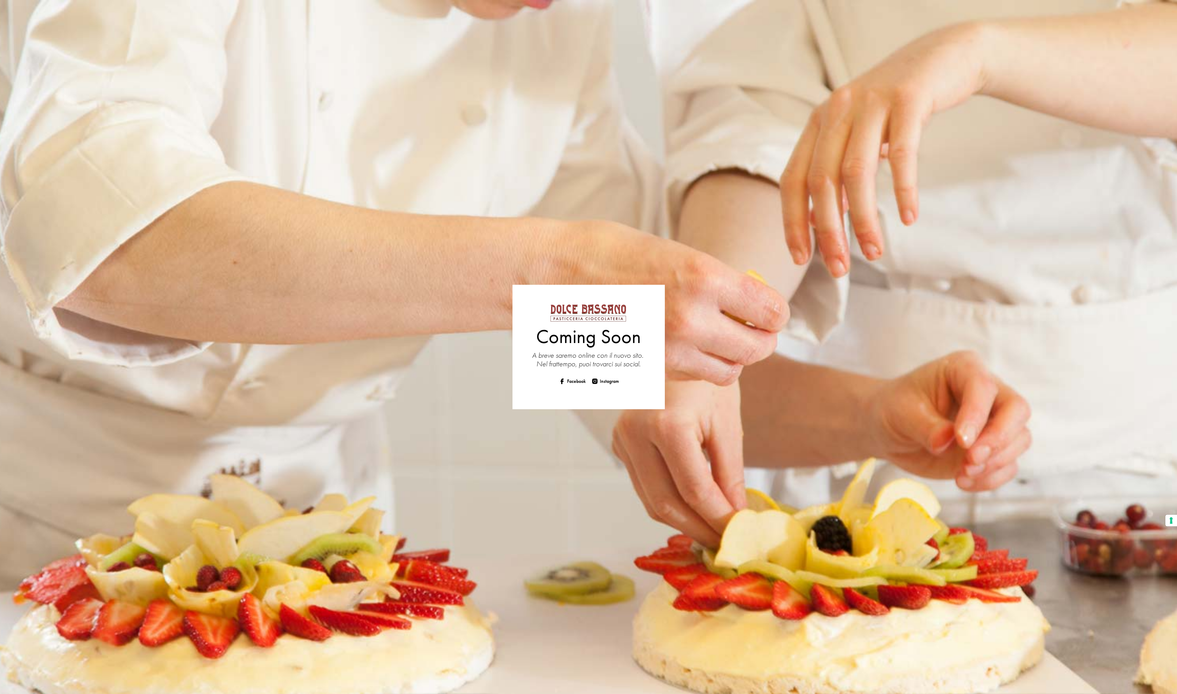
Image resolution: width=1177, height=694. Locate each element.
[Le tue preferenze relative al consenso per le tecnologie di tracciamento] (1171, 520)
